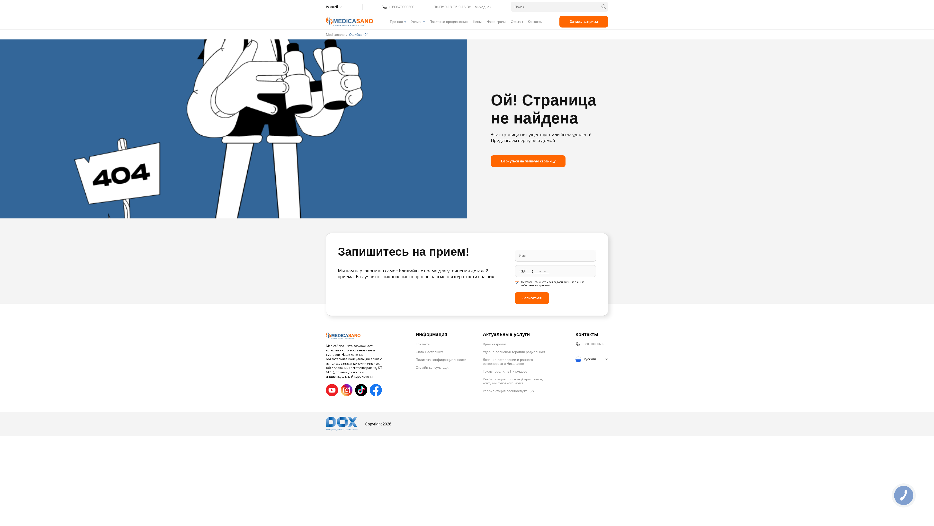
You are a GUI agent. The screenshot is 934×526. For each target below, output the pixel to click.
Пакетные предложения (449, 22)
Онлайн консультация (433, 367)
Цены (477, 22)
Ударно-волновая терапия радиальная (514, 352)
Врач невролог (494, 344)
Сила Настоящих (429, 352)
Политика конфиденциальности (441, 360)
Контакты (535, 22)
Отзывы (517, 22)
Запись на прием (584, 21)
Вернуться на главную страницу (528, 161)
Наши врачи (496, 22)
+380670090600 (401, 7)
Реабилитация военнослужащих (508, 391)
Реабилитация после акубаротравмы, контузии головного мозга (513, 381)
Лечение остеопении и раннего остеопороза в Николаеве (508, 362)
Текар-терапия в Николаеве (505, 371)
